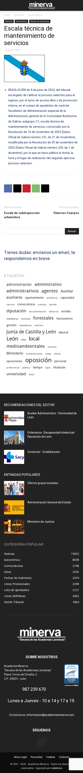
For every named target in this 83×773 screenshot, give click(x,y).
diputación (16, 311)
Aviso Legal (20, 757)
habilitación (25, 325)
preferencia (12, 367)
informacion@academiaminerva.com (50, 714)
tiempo (38, 367)
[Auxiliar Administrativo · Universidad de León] (14, 418)
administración (19, 284)
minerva (52, 346)
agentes (50, 291)
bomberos (52, 297)
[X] (17, 188)
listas (23, 339)
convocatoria (26, 304)
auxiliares (14, 297)
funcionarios (64, 318)
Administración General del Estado (49, 502)
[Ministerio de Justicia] (14, 527)
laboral (63, 332)
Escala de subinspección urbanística (22, 215)
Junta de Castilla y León (31, 332)
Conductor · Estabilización (43, 451)
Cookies (50, 757)
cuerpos (42, 304)
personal (60, 361)
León (12, 338)
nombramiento (34, 353)
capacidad (67, 297)
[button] (6, 5)
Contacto (64, 757)
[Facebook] (8, 188)
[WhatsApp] (36, 188)
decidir (53, 304)
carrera (10, 304)
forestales (43, 318)
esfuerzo (53, 311)
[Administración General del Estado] (14, 507)
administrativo (48, 284)
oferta (57, 353)
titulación (59, 367)
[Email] (45, 188)
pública (26, 367)
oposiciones (14, 361)
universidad (16, 374)
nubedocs (56, 768)
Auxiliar (67, 291)
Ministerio (14, 353)
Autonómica (35, 15)
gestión (11, 325)
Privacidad (36, 757)
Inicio (7, 15)
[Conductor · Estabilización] (14, 457)
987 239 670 (34, 689)
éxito (31, 374)
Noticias (19, 15)
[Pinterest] (27, 188)
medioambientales (25, 346)
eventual (25, 318)
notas (48, 353)
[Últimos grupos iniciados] (14, 488)
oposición (38, 360)
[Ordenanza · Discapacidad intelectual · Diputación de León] (14, 438)
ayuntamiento (34, 297)
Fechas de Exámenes (39, 21)
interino (39, 325)
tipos (47, 367)
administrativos (22, 291)
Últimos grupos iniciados (42, 483)
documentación (37, 311)
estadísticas (12, 318)
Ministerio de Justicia (40, 521)
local (34, 338)
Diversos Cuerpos (66, 213)
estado (66, 311)
